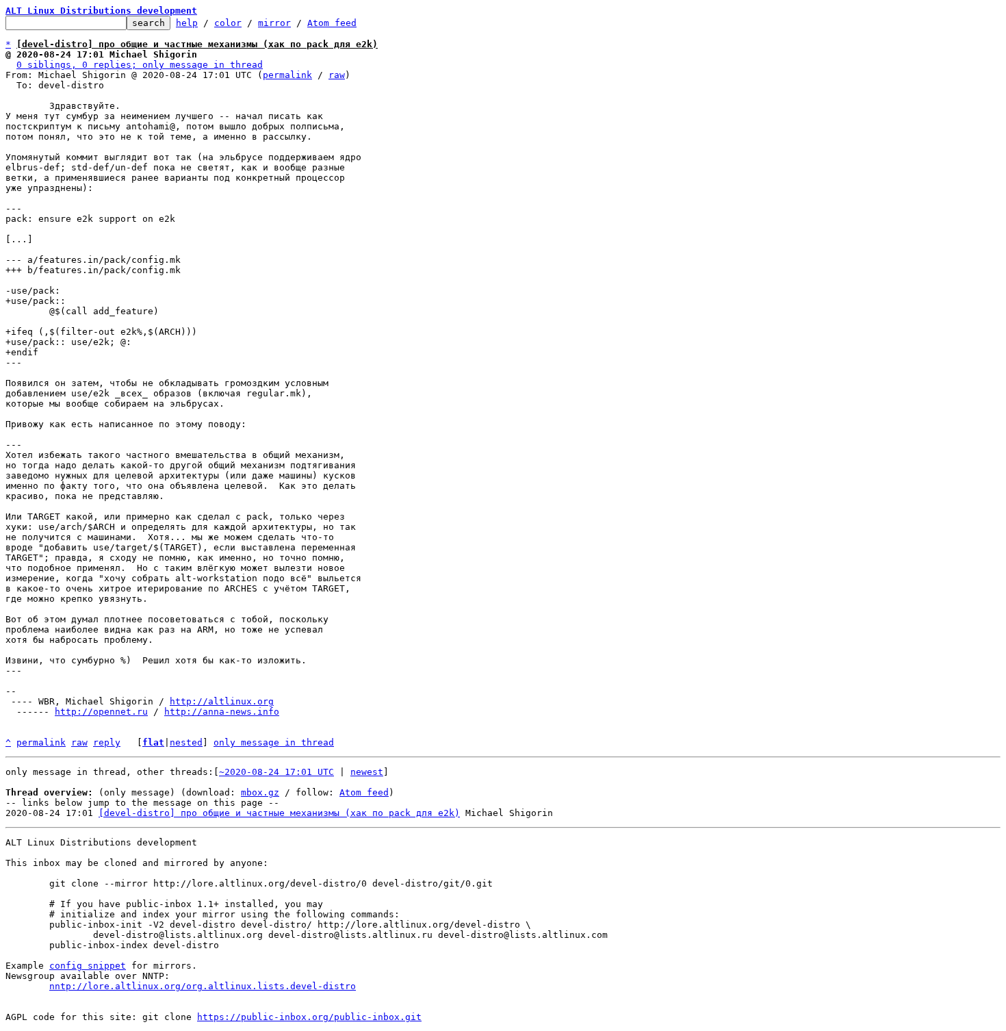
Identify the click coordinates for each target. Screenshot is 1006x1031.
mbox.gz (260, 792)
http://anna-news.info (221, 712)
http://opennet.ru (101, 712)
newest (366, 772)
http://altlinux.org (222, 701)
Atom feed (332, 23)
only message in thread (274, 742)
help (187, 23)
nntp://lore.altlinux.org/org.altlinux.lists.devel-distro (202, 986)
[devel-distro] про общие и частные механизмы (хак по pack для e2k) (279, 813)
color (228, 23)
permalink (287, 75)
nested (186, 742)
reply (106, 742)
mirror (274, 23)
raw (336, 75)
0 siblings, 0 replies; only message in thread (139, 65)
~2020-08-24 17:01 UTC (276, 772)
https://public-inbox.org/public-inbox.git (309, 1017)
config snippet (87, 965)
